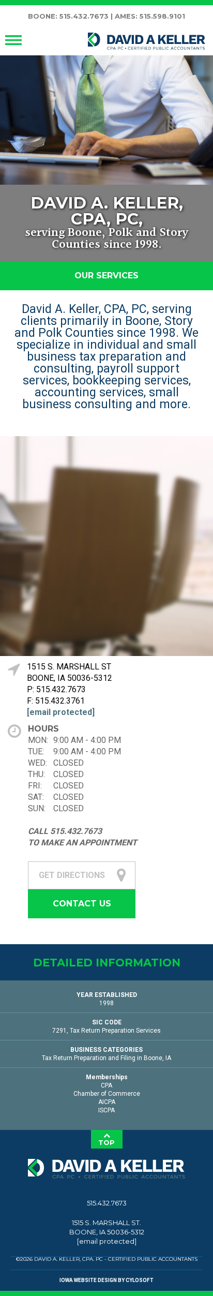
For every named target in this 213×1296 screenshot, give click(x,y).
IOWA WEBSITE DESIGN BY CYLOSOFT (106, 1280)
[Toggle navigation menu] (13, 40)
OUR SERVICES (106, 275)
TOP (106, 1142)
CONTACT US (82, 903)
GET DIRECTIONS (72, 875)
